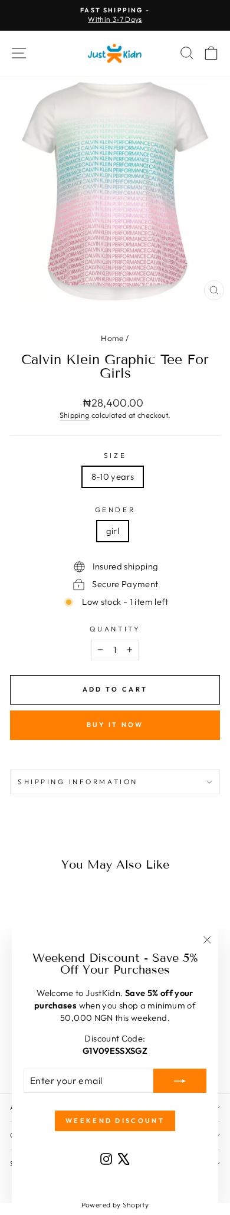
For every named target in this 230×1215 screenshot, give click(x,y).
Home (112, 338)
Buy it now (115, 725)
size (115, 455)
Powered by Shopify (115, 1204)
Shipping (75, 415)
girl (112, 530)
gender (115, 509)
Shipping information (78, 781)
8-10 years (112, 476)
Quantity (115, 628)
